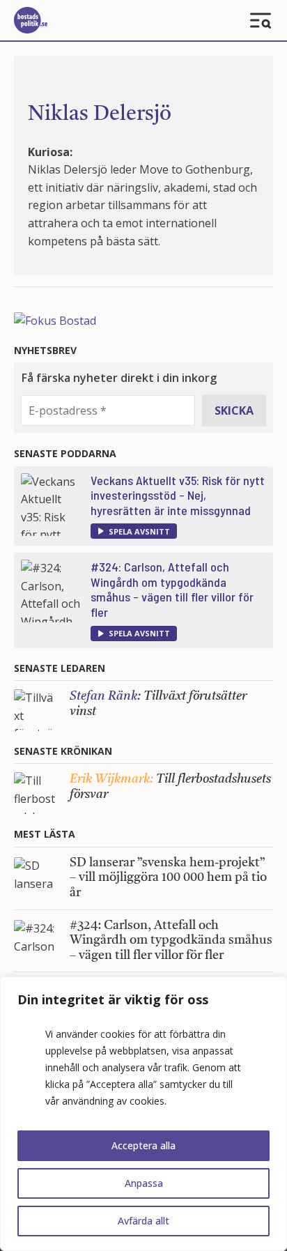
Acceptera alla (143, 1145)
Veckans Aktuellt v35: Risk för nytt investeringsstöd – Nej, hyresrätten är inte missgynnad (178, 495)
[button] (134, 531)
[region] (143, 1113)
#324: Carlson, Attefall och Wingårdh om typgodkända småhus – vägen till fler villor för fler (172, 589)
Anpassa (144, 1183)
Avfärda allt (143, 1220)
